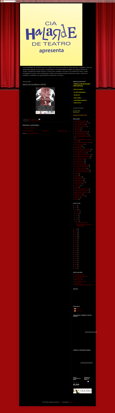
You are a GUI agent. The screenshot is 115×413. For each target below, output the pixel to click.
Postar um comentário (30, 128)
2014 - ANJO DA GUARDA (34, 120)
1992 (76, 266)
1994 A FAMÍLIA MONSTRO (80, 126)
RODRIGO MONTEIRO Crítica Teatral (82, 285)
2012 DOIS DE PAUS (79, 163)
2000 (76, 250)
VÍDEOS (76, 199)
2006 (76, 240)
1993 (76, 264)
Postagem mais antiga (62, 131)
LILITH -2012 (77, 185)
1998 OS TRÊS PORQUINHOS (81, 135)
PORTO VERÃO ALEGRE (80, 281)
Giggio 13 (78, 308)
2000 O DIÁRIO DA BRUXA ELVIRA (82, 142)
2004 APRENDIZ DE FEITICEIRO (81, 151)
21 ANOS (76, 173)
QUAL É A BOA (77, 283)
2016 (76, 205)
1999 (76, 252)
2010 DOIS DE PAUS (79, 159)
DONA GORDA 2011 (79, 178)
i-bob (60, 402)
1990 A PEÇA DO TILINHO (80, 121)
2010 (76, 234)
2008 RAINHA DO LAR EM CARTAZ (82, 154)
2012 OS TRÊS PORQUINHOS (81, 165)
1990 (76, 268)
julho (77, 215)
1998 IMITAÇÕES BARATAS (80, 133)
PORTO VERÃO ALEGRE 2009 (81, 190)
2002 (76, 246)
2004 (76, 242)
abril (77, 219)
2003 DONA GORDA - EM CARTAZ (82, 149)
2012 (76, 231)
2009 (76, 236)
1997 (76, 256)
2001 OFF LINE (77, 146)
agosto (77, 213)
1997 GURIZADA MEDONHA (81, 131)
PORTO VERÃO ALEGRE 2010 (81, 192)
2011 (76, 233)
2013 (76, 229)
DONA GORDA (77, 177)
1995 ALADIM (77, 128)
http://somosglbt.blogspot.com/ (81, 276)
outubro (78, 211)
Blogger (70, 402)
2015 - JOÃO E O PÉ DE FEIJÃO (81, 170)
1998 (76, 254)
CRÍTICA (76, 175)
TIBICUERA (77, 197)
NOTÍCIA (76, 187)
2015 (76, 207)
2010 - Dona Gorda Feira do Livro (82, 158)
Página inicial (46, 131)
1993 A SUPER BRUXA (79, 124)
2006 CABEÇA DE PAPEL (80, 152)
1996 (76, 258)
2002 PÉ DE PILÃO (78, 147)
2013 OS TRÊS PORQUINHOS (81, 166)
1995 (76, 260)
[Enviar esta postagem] (39, 119)
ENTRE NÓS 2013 (78, 180)
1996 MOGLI (77, 129)
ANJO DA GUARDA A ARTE (82, 222)
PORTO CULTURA (78, 279)
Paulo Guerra (79, 310)
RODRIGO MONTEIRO (79, 196)
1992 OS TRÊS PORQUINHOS (81, 123)
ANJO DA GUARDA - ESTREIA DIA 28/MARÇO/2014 (83, 225)
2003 (76, 244)
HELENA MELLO (78, 183)
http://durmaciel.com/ (79, 274)
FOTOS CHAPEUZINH (79, 182)
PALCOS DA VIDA (78, 278)
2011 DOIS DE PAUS (79, 161)
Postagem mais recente (28, 131)
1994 (76, 262)
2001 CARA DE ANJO (79, 144)
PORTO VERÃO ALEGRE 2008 (81, 189)
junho (77, 217)
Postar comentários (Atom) (33, 133)
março (77, 221)
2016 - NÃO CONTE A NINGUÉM (81, 171)
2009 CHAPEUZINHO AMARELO (81, 156)
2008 (76, 238)
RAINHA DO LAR (78, 194)
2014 (76, 209)
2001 (76, 248)
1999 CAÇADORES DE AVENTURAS (82, 136)
